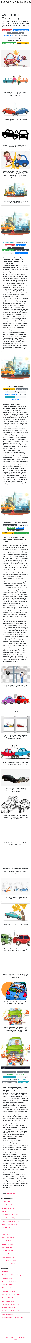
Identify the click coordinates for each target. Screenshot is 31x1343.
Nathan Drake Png (7, 1241)
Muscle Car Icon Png (7, 1205)
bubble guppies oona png (22, 533)
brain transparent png (8, 242)
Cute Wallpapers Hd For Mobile (10, 1304)
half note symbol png (22, 389)
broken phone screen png (22, 250)
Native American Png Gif (8, 1247)
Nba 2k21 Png (6, 1228)
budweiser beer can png (9, 525)
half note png (21, 394)
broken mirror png (9, 253)
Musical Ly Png (6, 1254)
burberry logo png (23, 525)
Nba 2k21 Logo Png (7, 1250)
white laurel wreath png (9, 1072)
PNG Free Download (7, 1284)
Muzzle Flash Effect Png (8, 1218)
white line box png (22, 1077)
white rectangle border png (9, 1082)
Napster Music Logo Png (9, 1237)
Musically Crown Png (7, 1244)
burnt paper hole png (21, 522)
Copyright (15, 1339)
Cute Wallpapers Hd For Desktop (11, 1311)
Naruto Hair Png (6, 1234)
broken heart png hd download (15, 248)
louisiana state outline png (15, 40)
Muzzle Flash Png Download (10, 1260)
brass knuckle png (10, 245)
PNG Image (5, 1271)
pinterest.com (11, 1194)
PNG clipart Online (7, 1288)
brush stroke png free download (15, 530)
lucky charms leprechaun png (15, 33)
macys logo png (8, 35)
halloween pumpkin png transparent (15, 392)
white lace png (22, 1079)
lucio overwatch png (22, 43)
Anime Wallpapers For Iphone (10, 1281)
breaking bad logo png (21, 253)
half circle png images (9, 389)
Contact (13, 1338)
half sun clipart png (15, 399)
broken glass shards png (22, 242)
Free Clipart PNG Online (8, 1291)
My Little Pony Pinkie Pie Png (10, 1214)
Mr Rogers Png (6, 1201)
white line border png (11, 1079)
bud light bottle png (7, 533)
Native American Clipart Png (9, 1264)
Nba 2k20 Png (6, 1211)
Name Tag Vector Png (8, 1257)
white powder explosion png (15, 1074)
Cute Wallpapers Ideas (8, 1301)
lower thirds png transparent (20, 30)
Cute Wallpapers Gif (7, 1314)
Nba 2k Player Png (7, 1231)
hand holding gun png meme (15, 387)
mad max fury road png (20, 35)
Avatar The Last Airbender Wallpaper (12, 1275)
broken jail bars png (7, 250)
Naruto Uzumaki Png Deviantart (10, 1224)
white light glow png (23, 1082)
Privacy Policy (22, 1338)
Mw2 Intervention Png (8, 1208)
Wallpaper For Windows (8, 1307)
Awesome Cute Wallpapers (9, 1298)
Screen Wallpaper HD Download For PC (13, 1317)
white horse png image (10, 1077)
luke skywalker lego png (9, 43)
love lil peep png (7, 30)
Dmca (6, 1338)
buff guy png (11, 528)
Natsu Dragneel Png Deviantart (10, 1221)
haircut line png (10, 397)
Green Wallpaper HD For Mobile (11, 1294)
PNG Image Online (7, 1278)
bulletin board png (9, 522)
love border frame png (15, 38)
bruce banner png (21, 245)
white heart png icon (22, 1072)
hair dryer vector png (11, 394)
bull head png (19, 528)
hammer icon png (20, 397)
